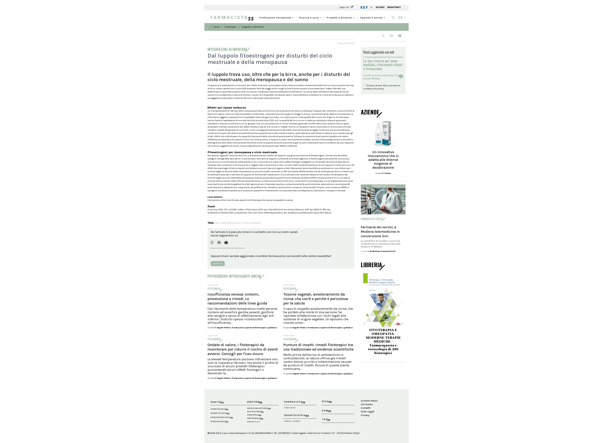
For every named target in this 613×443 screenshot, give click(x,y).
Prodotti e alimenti (340, 17)
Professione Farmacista (275, 17)
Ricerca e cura (309, 17)
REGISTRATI (394, 7)
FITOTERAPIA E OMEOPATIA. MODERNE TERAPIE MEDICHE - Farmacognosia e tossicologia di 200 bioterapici (383, 342)
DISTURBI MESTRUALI (227, 222)
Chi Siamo (367, 404)
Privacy (365, 415)
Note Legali (367, 411)
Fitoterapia (230, 27)
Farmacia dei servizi (383, 186)
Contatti (365, 407)
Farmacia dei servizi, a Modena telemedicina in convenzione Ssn (380, 231)
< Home (215, 27)
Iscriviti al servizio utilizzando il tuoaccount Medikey (381, 77)
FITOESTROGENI (251, 222)
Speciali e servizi (372, 17)
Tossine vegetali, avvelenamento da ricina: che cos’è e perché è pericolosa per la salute (315, 298)
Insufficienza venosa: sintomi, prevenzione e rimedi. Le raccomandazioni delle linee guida (237, 298)
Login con (344, 7)
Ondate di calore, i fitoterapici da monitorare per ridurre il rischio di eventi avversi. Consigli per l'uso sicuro (243, 349)
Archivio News (369, 400)
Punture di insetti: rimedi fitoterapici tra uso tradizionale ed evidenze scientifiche (318, 347)
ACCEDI (380, 7)
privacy (380, 88)
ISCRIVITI (217, 263)
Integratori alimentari (252, 27)
